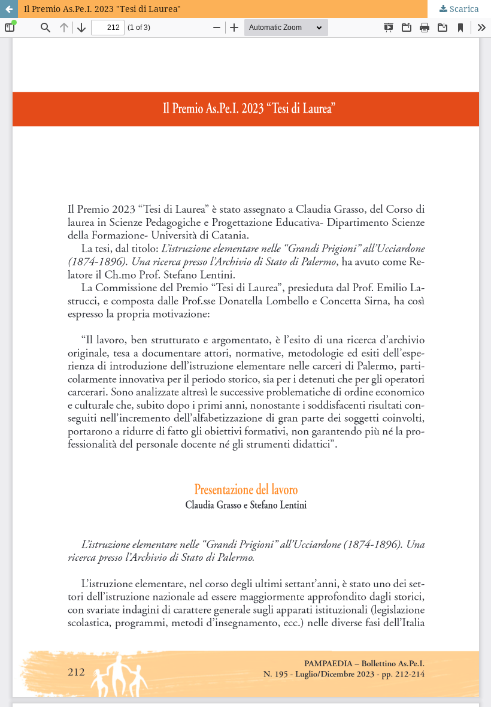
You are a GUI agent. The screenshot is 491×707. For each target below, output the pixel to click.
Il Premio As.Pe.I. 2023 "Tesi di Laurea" (102, 8)
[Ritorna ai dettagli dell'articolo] (9, 9)
